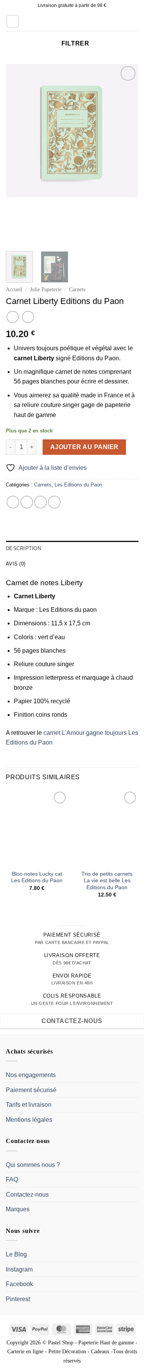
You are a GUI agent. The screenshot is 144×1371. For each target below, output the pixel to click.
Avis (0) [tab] (15, 564)
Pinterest (18, 1299)
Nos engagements (31, 1075)
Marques (18, 1209)
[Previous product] (28, 317)
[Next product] (12, 317)
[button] (13, 21)
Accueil (14, 289)
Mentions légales (29, 1119)
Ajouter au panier (84, 447)
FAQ (12, 1179)
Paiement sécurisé (31, 1090)
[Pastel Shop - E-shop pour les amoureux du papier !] (72, 21)
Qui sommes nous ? (33, 1165)
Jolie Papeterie (45, 289)
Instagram (19, 1269)
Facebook (19, 1284)
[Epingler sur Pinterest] (54, 502)
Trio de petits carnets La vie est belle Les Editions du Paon (106, 880)
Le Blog (16, 1254)
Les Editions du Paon (78, 485)
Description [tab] (23, 548)
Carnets (77, 289)
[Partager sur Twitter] (40, 502)
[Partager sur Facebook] (26, 502)
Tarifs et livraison (28, 1104)
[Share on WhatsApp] (13, 502)
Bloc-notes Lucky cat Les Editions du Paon (37, 877)
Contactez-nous (27, 1194)
